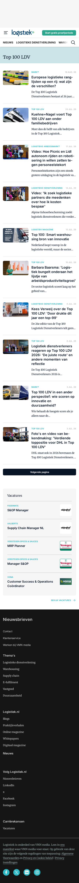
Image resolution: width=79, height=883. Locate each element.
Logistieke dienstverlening (19, 662)
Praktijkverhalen (13, 725)
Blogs (6, 718)
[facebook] (6, 872)
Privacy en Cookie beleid (38, 858)
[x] (16, 872)
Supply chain (11, 675)
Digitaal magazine (14, 745)
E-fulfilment (10, 682)
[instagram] (37, 872)
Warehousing (11, 669)
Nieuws (8, 753)
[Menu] (6, 32)
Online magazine (13, 732)
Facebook (9, 798)
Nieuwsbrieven (17, 619)
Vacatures (9, 828)
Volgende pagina (39, 472)
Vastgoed (8, 689)
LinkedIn (8, 785)
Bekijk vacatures (61, 600)
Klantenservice (12, 638)
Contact (7, 631)
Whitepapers (11, 738)
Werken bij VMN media (17, 644)
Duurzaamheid (12, 695)
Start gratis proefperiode (59, 32)
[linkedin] (27, 872)
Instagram (9, 805)
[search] (73, 42)
